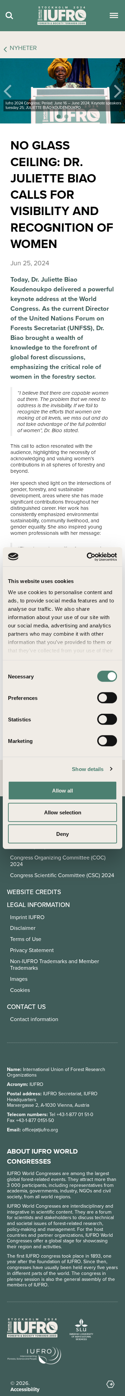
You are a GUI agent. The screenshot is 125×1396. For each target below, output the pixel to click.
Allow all (62, 791)
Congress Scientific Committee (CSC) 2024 (62, 875)
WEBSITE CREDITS (34, 892)
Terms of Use (25, 939)
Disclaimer (22, 928)
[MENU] (113, 15)
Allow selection (62, 812)
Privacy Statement (32, 950)
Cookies (20, 990)
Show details (87, 769)
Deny (62, 834)
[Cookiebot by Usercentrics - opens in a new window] (88, 556)
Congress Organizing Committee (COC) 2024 (58, 861)
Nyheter (23, 48)
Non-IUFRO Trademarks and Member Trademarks (54, 964)
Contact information (34, 1019)
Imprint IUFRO (27, 917)
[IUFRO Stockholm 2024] (62, 16)
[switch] (107, 697)
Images (18, 979)
